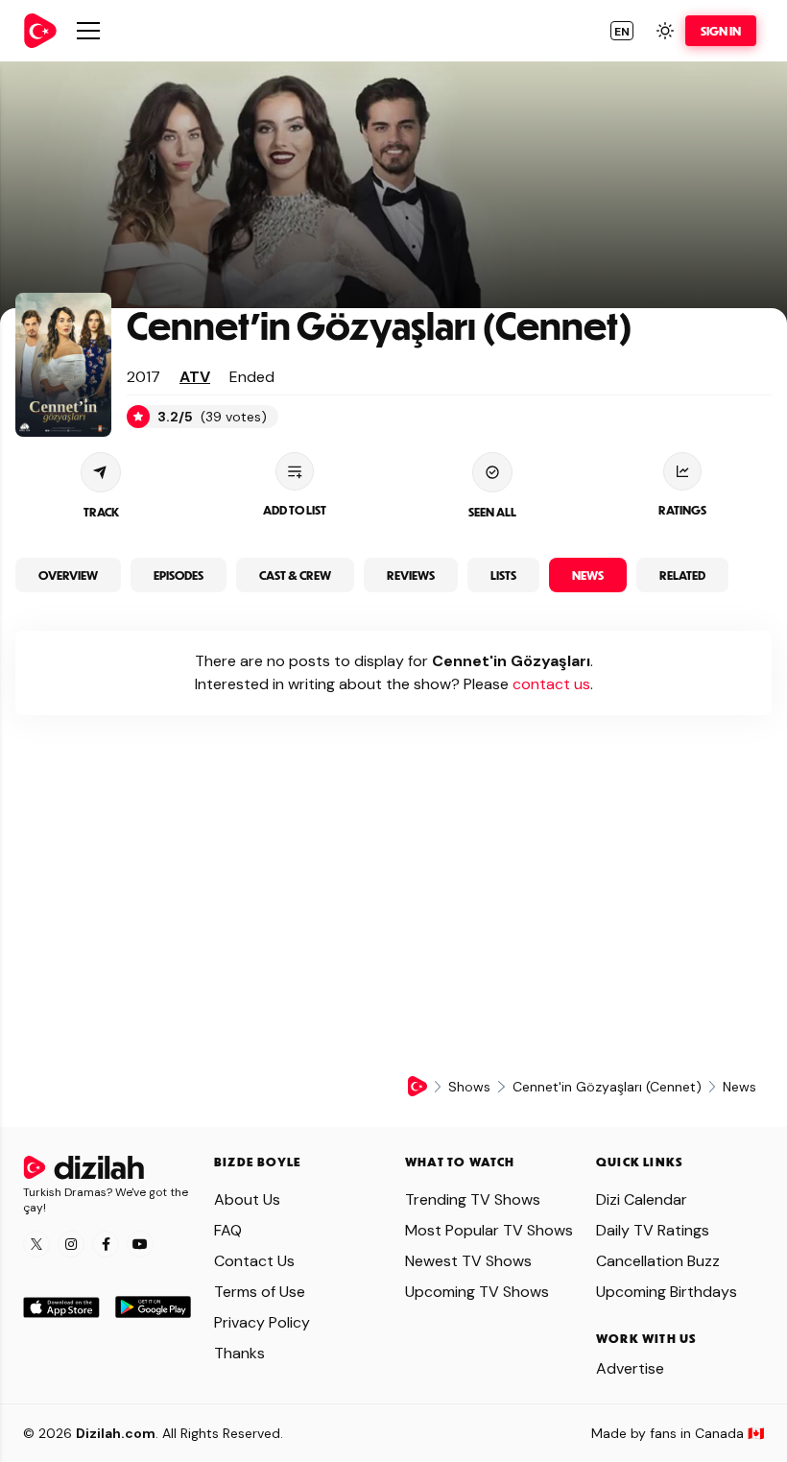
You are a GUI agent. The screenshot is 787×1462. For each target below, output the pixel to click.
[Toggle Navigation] (88, 30)
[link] (40, 30)
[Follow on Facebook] (105, 1244)
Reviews (411, 575)
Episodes (178, 575)
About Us (247, 1199)
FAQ (228, 1230)
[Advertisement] (393, 911)
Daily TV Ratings (652, 1230)
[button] (622, 31)
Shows (469, 1086)
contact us (551, 684)
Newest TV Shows (468, 1261)
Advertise (630, 1368)
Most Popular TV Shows (489, 1230)
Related (682, 575)
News (588, 575)
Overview (68, 575)
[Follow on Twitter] (36, 1244)
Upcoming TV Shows (477, 1292)
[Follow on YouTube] (140, 1244)
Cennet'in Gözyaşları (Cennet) (379, 325)
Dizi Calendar (641, 1199)
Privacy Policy (262, 1322)
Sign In (721, 30)
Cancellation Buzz (658, 1261)
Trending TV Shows (472, 1199)
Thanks (239, 1353)
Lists (503, 575)
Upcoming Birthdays (666, 1292)
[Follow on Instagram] (71, 1244)
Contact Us (254, 1261)
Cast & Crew (295, 575)
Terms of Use (259, 1292)
